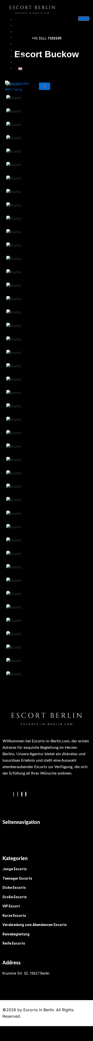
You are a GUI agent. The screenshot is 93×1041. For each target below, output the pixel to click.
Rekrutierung (29, 44)
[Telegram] (21, 794)
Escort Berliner (31, 25)
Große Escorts (14, 897)
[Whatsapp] (25, 794)
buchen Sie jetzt (33, 37)
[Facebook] (13, 794)
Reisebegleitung (16, 934)
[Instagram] (17, 794)
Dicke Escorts (14, 888)
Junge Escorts (14, 869)
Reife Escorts (13, 943)
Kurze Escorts (14, 916)
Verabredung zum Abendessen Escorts (34, 925)
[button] (46, 836)
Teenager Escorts (17, 878)
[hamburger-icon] (83, 18)
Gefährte (26, 62)
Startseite (27, 19)
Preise (23, 50)
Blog (22, 56)
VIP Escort (11, 906)
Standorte (27, 31)
